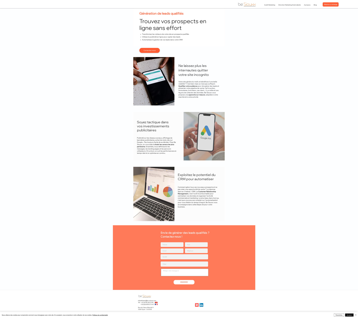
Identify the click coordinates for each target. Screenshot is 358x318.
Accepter (349, 315)
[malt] (197, 305)
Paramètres (339, 315)
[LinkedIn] (201, 305)
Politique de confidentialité (100, 315)
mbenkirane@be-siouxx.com (147, 300)
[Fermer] (356, 315)
